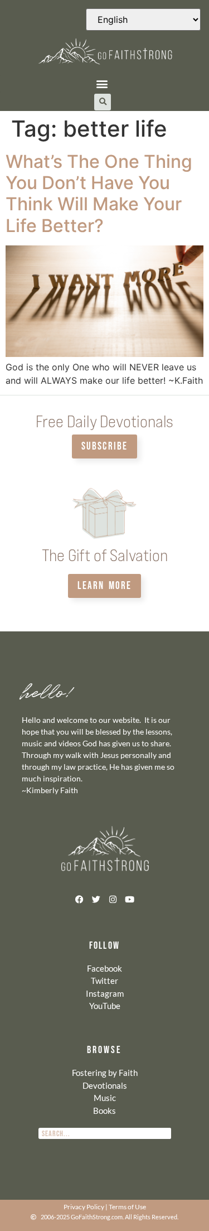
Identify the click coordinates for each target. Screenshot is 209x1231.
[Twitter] (96, 899)
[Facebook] (79, 899)
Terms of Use (127, 1207)
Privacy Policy (84, 1207)
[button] (101, 84)
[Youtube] (129, 899)
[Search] (165, 1133)
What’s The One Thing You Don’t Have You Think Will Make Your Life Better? (99, 193)
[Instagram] (113, 899)
